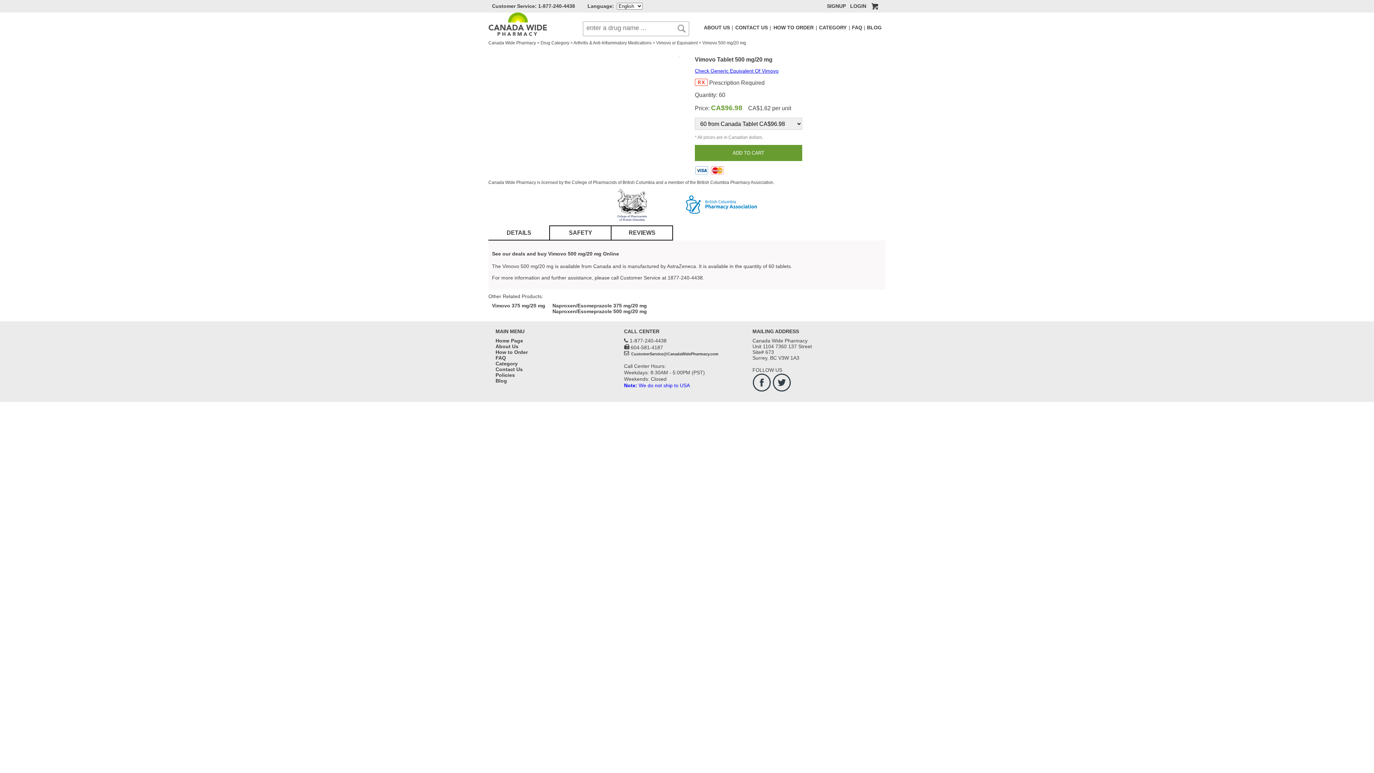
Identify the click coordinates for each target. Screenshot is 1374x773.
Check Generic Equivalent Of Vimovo (737, 71)
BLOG (874, 27)
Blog (501, 381)
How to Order (512, 352)
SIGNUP (836, 6)
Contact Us (509, 369)
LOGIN (858, 6)
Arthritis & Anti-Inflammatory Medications (613, 42)
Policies (505, 375)
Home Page (509, 341)
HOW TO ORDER (794, 27)
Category (507, 363)
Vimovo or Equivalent (677, 42)
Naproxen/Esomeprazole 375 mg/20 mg (599, 305)
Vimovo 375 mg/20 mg (518, 305)
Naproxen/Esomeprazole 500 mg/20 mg (599, 311)
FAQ (857, 27)
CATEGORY (833, 27)
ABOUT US (717, 27)
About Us (507, 346)
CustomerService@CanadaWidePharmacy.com (674, 354)
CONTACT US (751, 27)
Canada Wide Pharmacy (512, 42)
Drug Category (555, 42)
